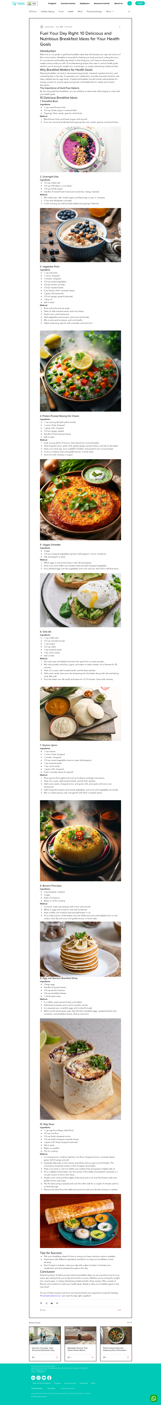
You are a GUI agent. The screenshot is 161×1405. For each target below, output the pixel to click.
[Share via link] (57, 1303)
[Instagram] (38, 1378)
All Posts (32, 11)
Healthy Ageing (47, 11)
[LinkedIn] (33, 1378)
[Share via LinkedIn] (52, 1303)
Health (70, 11)
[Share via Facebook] (41, 1303)
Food (61, 11)
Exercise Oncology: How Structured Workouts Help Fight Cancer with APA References (43, 1349)
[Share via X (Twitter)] (46, 1303)
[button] (129, 11)
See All (129, 1322)
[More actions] (119, 26)
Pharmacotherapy (94, 11)
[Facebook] (49, 1378)
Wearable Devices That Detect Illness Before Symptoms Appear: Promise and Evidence (79, 1349)
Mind (80, 11)
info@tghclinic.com (40, 1370)
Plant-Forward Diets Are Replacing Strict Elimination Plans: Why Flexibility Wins (114, 1349)
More (108, 11)
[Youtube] (44, 1378)
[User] (129, 3)
